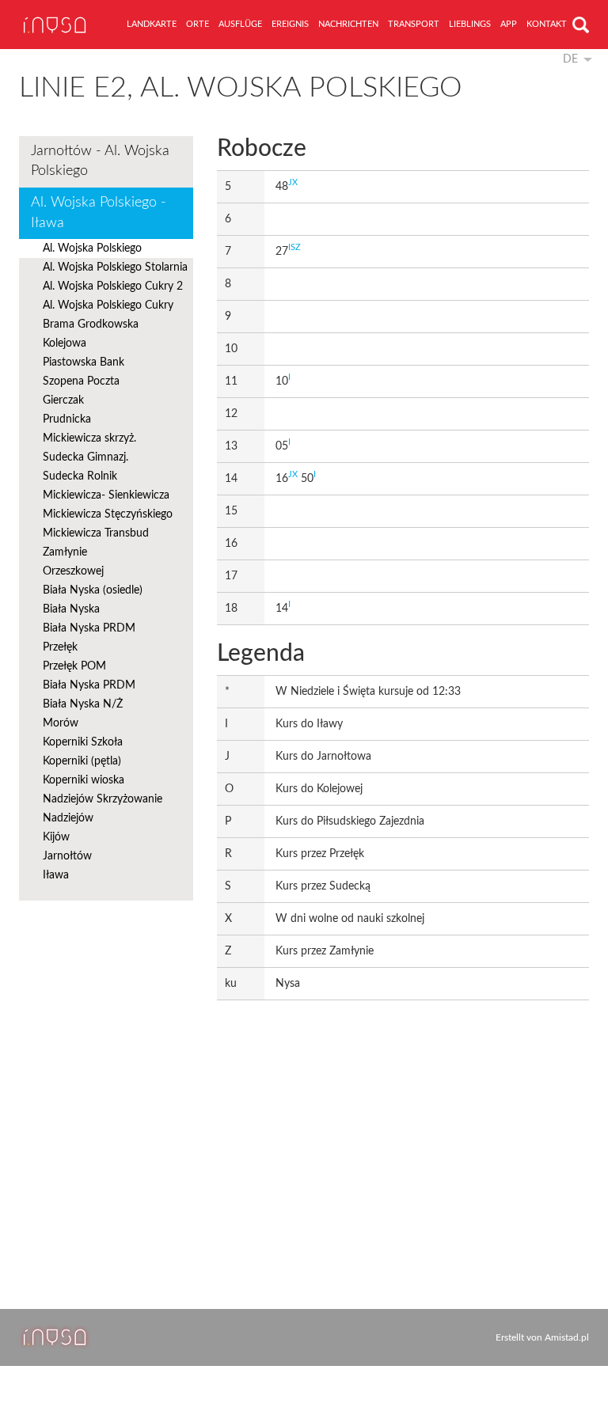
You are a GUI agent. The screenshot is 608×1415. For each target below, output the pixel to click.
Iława (56, 875)
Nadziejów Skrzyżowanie (102, 799)
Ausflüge (240, 24)
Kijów (56, 837)
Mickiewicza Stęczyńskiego (108, 514)
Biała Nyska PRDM (89, 628)
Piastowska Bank (83, 362)
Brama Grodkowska (91, 324)
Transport (413, 24)
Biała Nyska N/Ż (83, 704)
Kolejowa (64, 343)
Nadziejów (68, 818)
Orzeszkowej (73, 571)
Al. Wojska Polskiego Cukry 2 (113, 286)
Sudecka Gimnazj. (85, 457)
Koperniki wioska (83, 780)
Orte (197, 24)
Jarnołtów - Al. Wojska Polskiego (100, 161)
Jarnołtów (67, 856)
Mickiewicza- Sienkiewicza (106, 495)
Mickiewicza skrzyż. (89, 438)
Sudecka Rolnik (80, 476)
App (508, 24)
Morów (60, 723)
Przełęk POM (74, 666)
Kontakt (546, 24)
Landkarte (152, 24)
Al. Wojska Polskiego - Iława (98, 212)
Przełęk (60, 647)
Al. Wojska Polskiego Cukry (108, 305)
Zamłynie (65, 552)
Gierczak (63, 400)
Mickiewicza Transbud (96, 533)
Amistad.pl (567, 1337)
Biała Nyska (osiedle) (92, 590)
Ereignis (290, 24)
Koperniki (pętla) (82, 761)
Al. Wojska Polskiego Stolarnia (115, 267)
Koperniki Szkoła (83, 742)
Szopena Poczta (81, 381)
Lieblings (470, 24)
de (570, 59)
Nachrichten (348, 24)
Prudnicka (67, 419)
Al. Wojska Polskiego (92, 248)
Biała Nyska (71, 609)
